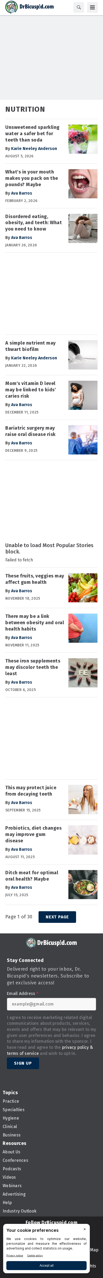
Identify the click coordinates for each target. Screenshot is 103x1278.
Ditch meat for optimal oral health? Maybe (31, 876)
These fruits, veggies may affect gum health (34, 579)
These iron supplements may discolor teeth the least (32, 667)
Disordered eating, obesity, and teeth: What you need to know (33, 223)
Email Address (22, 994)
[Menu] (92, 7)
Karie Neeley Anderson (34, 148)
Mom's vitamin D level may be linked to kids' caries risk (30, 389)
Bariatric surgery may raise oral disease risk (30, 431)
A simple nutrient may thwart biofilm (30, 346)
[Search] (78, 7)
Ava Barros (21, 193)
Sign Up (23, 1063)
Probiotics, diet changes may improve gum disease (33, 834)
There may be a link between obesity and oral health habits (34, 622)
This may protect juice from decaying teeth (30, 791)
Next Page (57, 916)
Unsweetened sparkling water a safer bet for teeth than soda (32, 133)
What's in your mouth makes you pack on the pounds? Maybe (31, 178)
